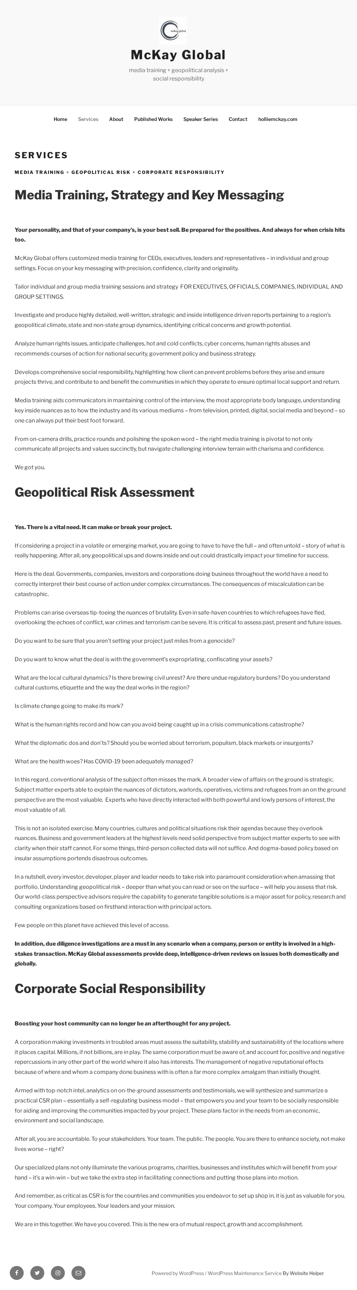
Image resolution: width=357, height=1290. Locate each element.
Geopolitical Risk (101, 172)
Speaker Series (200, 119)
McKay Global (179, 54)
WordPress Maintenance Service (245, 1273)
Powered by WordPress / (180, 1273)
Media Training (39, 172)
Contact (238, 119)
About (116, 119)
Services (88, 119)
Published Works (153, 119)
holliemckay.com (277, 119)
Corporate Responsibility (180, 172)
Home (60, 119)
